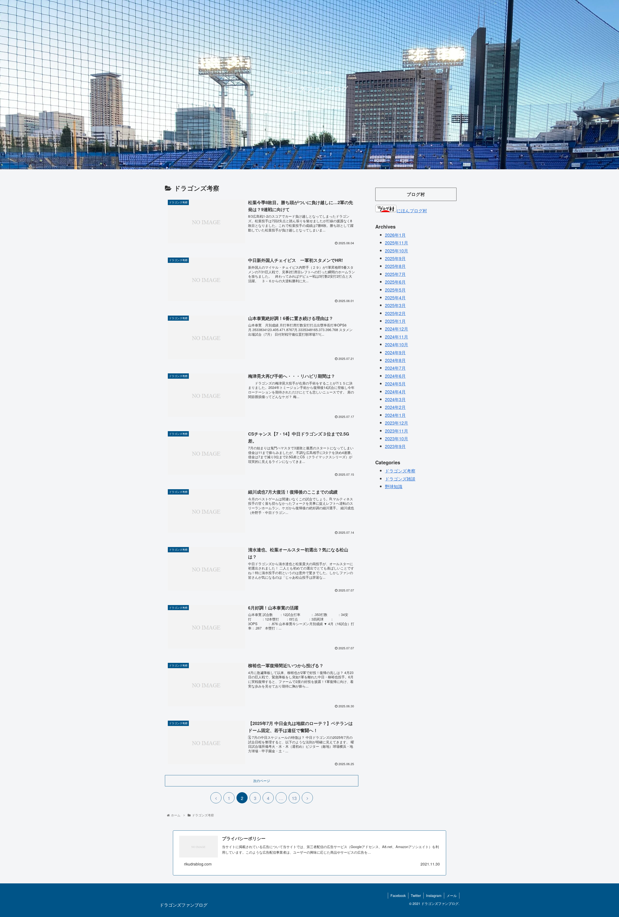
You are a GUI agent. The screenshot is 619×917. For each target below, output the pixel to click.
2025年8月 (395, 266)
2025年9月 (395, 258)
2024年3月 (395, 399)
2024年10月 (396, 344)
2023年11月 (396, 430)
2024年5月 (395, 383)
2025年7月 (395, 274)
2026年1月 (395, 235)
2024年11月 (396, 336)
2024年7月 (395, 368)
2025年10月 (396, 250)
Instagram (434, 895)
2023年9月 (395, 446)
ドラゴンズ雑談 (400, 478)
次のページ (261, 780)
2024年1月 (395, 415)
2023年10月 (396, 438)
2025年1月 (395, 321)
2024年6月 (395, 376)
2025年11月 (396, 242)
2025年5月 (395, 289)
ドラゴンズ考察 (400, 470)
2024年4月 (395, 391)
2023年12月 (396, 423)
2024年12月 (396, 328)
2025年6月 (395, 282)
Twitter (416, 895)
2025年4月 (395, 297)
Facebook (398, 895)
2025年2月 (395, 313)
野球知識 (393, 486)
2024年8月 (395, 360)
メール (452, 895)
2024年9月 (395, 352)
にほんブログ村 (412, 210)
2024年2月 (395, 407)
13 (294, 798)
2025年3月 (395, 305)
